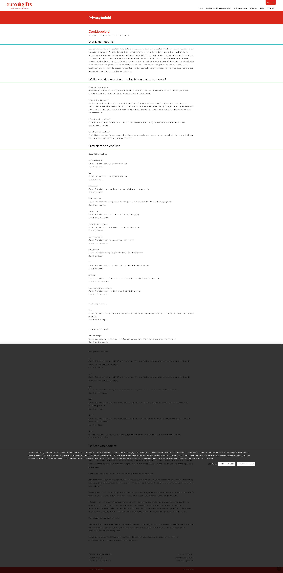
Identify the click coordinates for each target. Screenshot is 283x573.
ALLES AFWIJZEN (227, 464)
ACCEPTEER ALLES (246, 464)
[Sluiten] (281, 345)
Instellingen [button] (212, 464)
